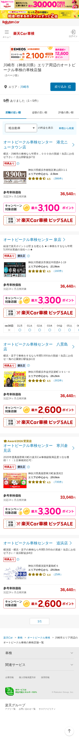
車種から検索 (66, 128)
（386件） (58, 178)
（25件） (57, 574)
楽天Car (8, 637)
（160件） (58, 271)
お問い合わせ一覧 (27, 709)
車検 (20, 637)
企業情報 (9, 677)
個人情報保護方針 (27, 677)
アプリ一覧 (10, 709)
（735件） (58, 482)
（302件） (58, 380)
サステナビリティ (47, 709)
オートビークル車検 (38, 637)
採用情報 (45, 677)
